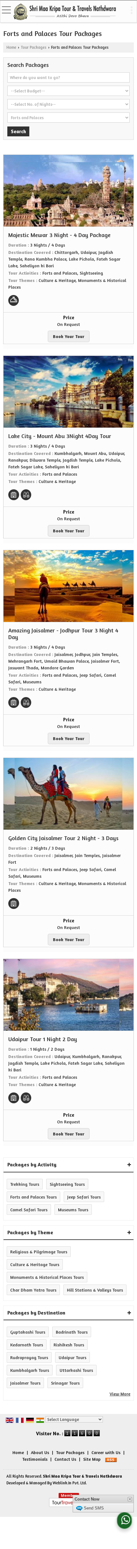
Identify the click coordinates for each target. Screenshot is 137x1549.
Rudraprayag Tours (29, 1357)
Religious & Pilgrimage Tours (38, 1251)
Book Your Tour (68, 336)
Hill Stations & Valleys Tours (95, 1290)
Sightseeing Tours (67, 1184)
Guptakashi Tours (27, 1332)
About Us (40, 1452)
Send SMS (94, 1517)
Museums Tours (73, 1209)
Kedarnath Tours (26, 1344)
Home (11, 47)
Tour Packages (34, 47)
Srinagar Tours (65, 1383)
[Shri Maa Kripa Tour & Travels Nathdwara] (64, 12)
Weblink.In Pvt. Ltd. (70, 1483)
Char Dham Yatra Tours (33, 1290)
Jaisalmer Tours (25, 1383)
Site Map (92, 1459)
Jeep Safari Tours (84, 1197)
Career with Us (105, 1452)
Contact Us (65, 1459)
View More (120, 1393)
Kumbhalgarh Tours (29, 1370)
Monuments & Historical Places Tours (47, 1277)
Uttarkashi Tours (76, 1370)
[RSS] (111, 1459)
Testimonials (34, 1459)
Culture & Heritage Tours (34, 1264)
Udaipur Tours (72, 1357)
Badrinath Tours (72, 1332)
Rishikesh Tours (69, 1344)
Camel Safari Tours (28, 1209)
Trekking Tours (24, 1184)
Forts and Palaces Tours (33, 1197)
